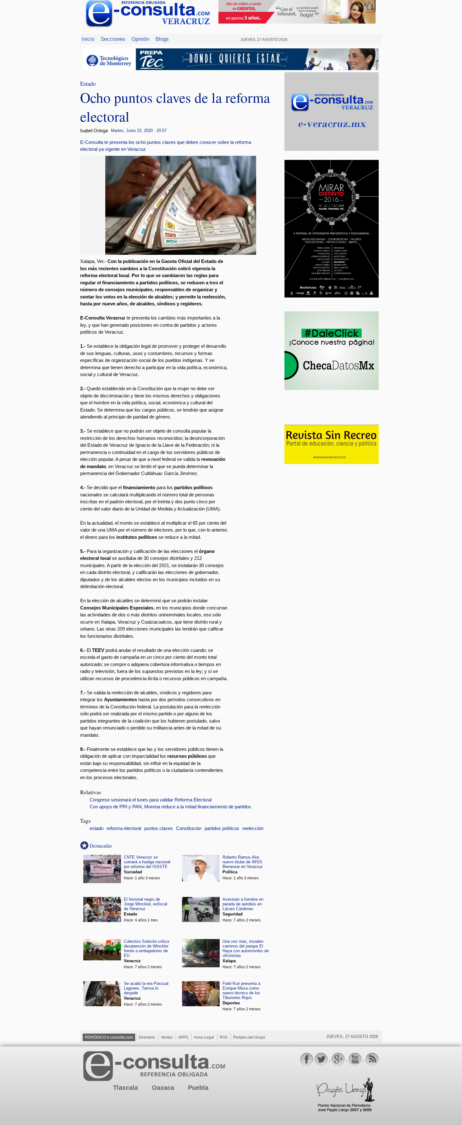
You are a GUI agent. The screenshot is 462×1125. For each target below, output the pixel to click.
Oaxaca (163, 1087)
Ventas (167, 1037)
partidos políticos (222, 828)
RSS (224, 1037)
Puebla (198, 1087)
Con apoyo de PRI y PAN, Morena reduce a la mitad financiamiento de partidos (170, 806)
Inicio (88, 39)
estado (96, 828)
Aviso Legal (204, 1037)
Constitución (188, 828)
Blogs (162, 39)
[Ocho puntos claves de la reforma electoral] (180, 253)
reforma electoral (124, 828)
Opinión (140, 39)
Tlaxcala (125, 1087)
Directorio (147, 1037)
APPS (183, 1037)
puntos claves (158, 828)
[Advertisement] (256, 359)
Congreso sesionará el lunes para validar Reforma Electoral (151, 799)
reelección (252, 828)
